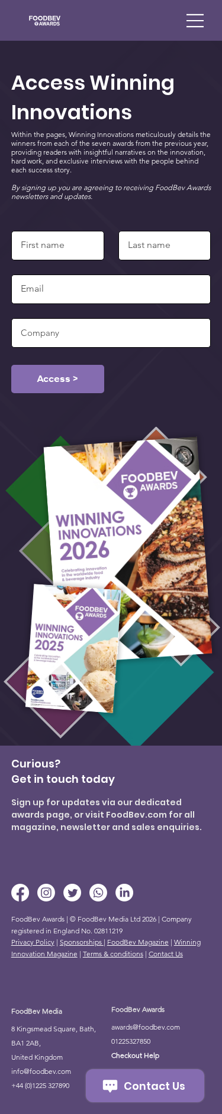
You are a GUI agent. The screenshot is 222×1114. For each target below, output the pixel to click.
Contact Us (166, 953)
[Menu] (195, 21)
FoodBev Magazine (138, 941)
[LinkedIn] (124, 892)
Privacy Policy (32, 941)
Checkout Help (135, 1055)
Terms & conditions (113, 953)
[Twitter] (72, 892)
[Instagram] (46, 892)
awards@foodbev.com (145, 1026)
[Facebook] (20, 892)
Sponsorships (82, 941)
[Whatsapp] (98, 892)
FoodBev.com (136, 815)
